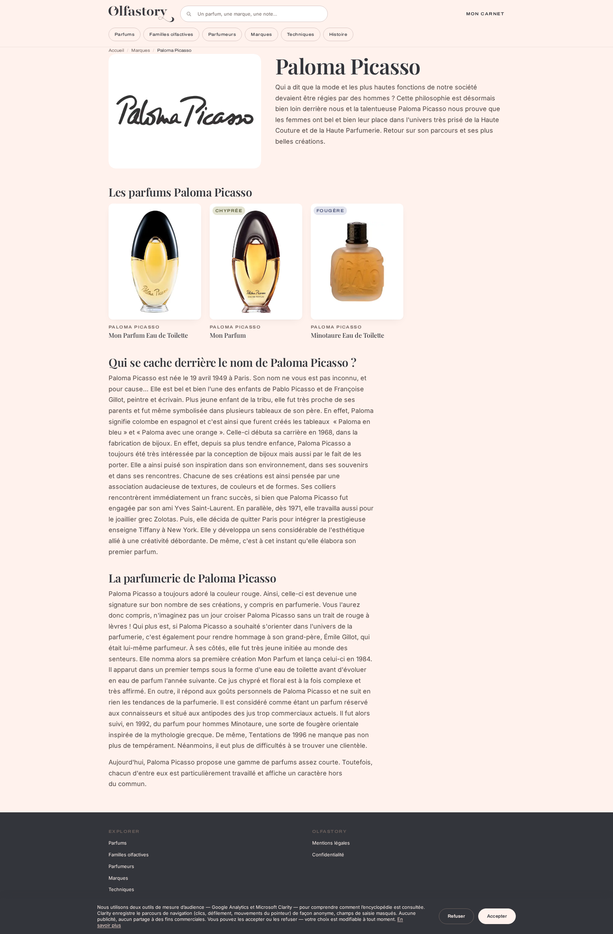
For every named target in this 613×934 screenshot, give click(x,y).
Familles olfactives (171, 34)
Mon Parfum (228, 335)
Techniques (300, 34)
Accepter (497, 916)
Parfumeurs (222, 34)
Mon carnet (485, 13)
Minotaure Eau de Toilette (347, 335)
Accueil (116, 50)
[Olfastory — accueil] (142, 14)
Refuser (456, 916)
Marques (261, 34)
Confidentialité (328, 854)
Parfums (124, 34)
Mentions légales (331, 843)
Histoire (338, 34)
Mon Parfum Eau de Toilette (148, 335)
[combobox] (254, 14)
